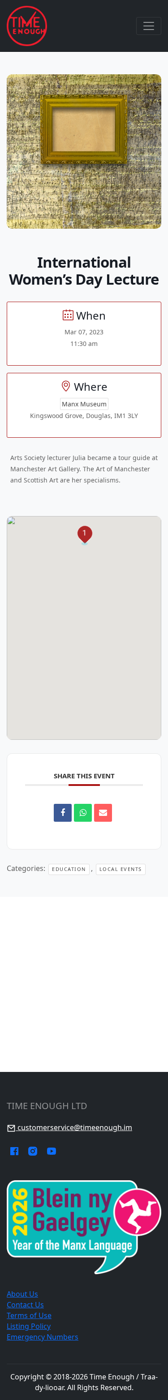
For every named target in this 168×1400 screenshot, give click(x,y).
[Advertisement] (84, 984)
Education (69, 869)
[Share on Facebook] (63, 813)
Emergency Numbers (42, 1337)
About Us (22, 1294)
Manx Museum (84, 404)
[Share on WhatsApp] (83, 813)
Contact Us (25, 1305)
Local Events (120, 869)
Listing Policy (29, 1326)
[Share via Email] (103, 813)
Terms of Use (29, 1315)
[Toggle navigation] (148, 26)
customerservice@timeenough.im (74, 1127)
